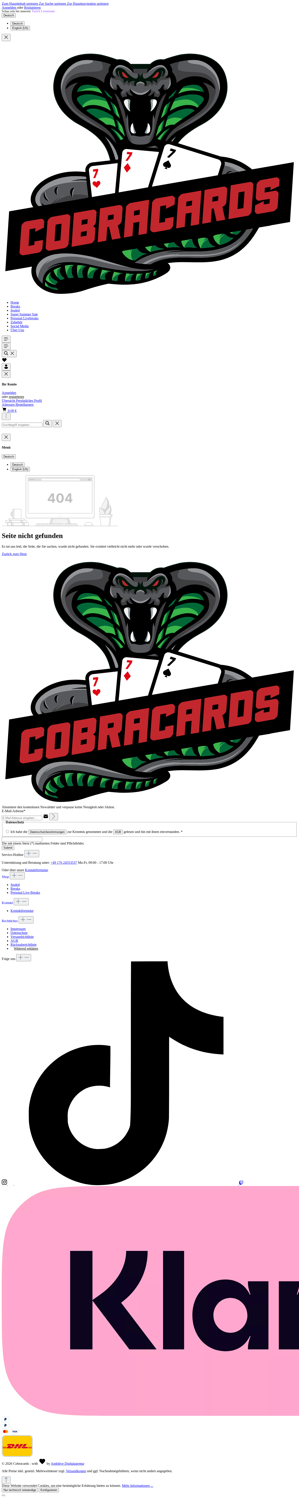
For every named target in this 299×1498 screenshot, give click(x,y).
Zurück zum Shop (14, 554)
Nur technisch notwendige (20, 1490)
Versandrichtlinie (22, 937)
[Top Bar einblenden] (6, 416)
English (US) (20, 28)
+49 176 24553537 (64, 862)
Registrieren (32, 7)
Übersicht (9, 400)
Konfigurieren (48, 1490)
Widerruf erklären (26, 948)
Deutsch (17, 23)
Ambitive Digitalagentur (67, 1463)
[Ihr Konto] (6, 367)
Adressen (9, 404)
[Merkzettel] (4, 361)
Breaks (15, 888)
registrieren (16, 397)
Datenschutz (19, 933)
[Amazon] (11, 1184)
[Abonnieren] (53, 816)
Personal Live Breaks (25, 892)
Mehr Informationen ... (137, 1486)
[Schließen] (3, 1495)
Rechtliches (10, 921)
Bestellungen (24, 404)
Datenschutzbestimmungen (47, 832)
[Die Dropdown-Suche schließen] (57, 423)
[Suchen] (9, 353)
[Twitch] (241, 1184)
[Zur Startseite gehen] (149, 295)
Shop (6, 877)
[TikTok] (126, 1184)
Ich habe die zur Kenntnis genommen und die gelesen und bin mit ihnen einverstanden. (97, 832)
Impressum (18, 929)
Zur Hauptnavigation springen (88, 3)
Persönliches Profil (29, 400)
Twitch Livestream (43, 11)
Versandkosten (76, 1471)
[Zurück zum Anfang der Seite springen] (6, 1480)
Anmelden (9, 7)
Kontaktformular (36, 870)
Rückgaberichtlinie (24, 944)
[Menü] (6, 339)
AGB (118, 832)
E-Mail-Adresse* (13, 811)
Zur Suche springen (53, 3)
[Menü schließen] (6, 374)
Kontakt (8, 903)
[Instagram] (5, 1184)
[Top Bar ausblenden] (6, 37)
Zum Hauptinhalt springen (20, 3)
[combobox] (22, 425)
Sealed (15, 885)
